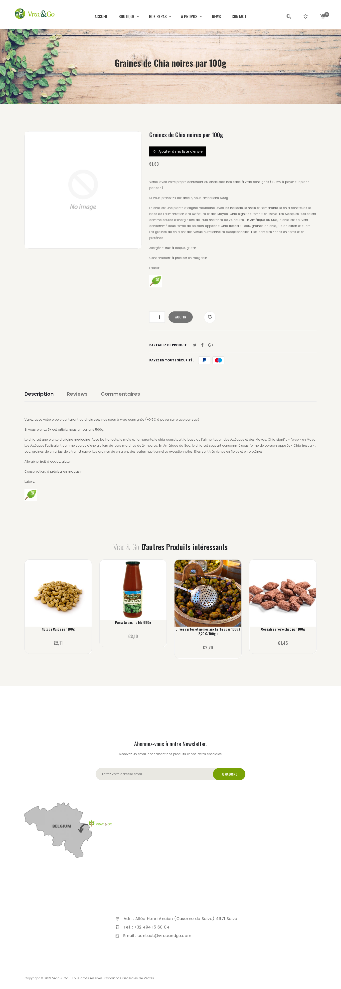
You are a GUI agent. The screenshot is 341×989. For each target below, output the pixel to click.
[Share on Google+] (210, 345)
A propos (189, 16)
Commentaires (120, 394)
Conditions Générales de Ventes (129, 978)
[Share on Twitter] (195, 345)
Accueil (101, 16)
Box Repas (158, 16)
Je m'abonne (229, 774)
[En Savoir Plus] (58, 596)
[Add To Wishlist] (210, 317)
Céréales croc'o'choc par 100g (283, 629)
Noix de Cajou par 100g (58, 629)
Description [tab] (39, 394)
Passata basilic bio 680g (133, 622)
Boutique (127, 16)
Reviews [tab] (77, 394)
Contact (239, 16)
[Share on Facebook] (202, 345)
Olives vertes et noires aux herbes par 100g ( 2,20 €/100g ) (207, 631)
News (216, 16)
